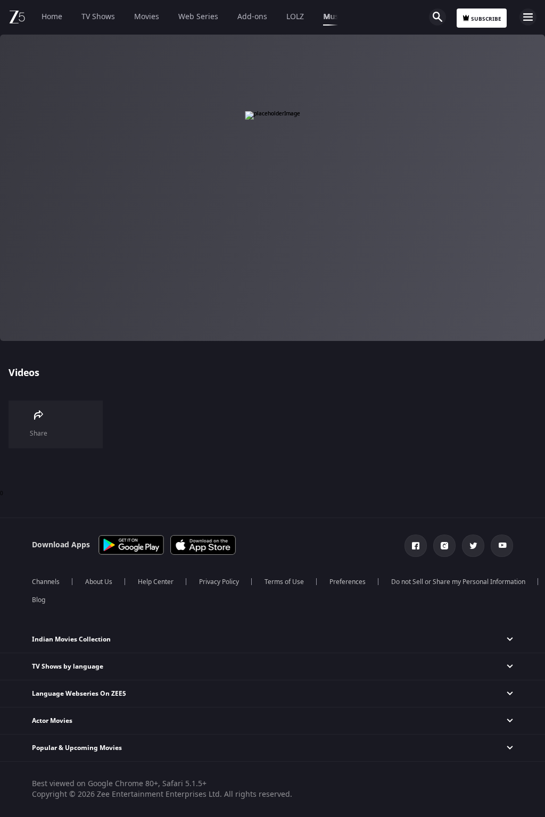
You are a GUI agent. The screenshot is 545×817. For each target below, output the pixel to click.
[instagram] (444, 546)
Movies (146, 16)
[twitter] (473, 546)
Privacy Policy (219, 582)
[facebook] (415, 546)
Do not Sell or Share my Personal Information (458, 582)
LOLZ (295, 16)
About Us (98, 582)
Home (52, 16)
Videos (24, 372)
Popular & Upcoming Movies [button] (77, 748)
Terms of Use (284, 582)
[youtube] (502, 546)
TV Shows (98, 16)
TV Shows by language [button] (67, 666)
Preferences (347, 582)
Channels (46, 582)
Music (333, 16)
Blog (38, 600)
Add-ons (252, 16)
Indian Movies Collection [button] (71, 639)
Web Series (198, 16)
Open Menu (527, 17)
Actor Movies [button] (52, 721)
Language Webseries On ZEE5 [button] (79, 693)
